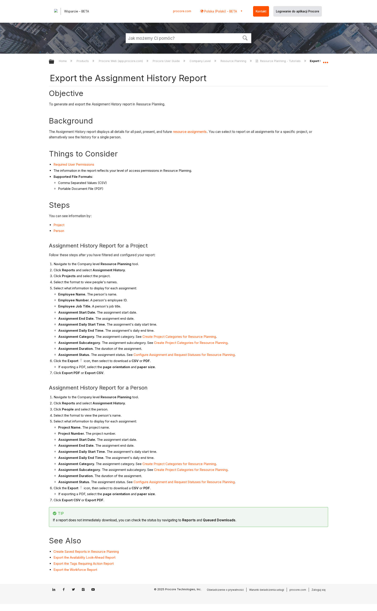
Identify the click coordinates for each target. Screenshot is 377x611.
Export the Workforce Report (75, 570)
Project (58, 225)
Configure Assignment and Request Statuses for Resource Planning (184, 355)
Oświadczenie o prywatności (225, 589)
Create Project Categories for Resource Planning (179, 337)
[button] (245, 37)
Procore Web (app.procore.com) (121, 61)
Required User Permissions (73, 164)
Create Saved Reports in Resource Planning (86, 551)
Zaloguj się (319, 589)
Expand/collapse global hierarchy (54, 62)
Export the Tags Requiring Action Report (83, 563)
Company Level (201, 61)
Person (58, 231)
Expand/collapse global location (325, 60)
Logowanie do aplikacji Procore (297, 11)
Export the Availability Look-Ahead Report (84, 557)
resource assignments (190, 132)
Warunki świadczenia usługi (266, 589)
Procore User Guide (167, 61)
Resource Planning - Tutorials (280, 61)
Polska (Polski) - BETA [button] (220, 11)
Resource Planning (234, 61)
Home (63, 61)
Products (83, 61)
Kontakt (261, 11)
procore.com (182, 11)
